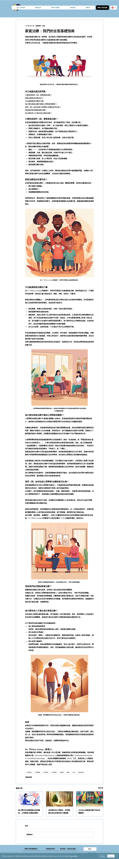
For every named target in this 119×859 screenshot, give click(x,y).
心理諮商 (45, 772)
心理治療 (29, 772)
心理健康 (37, 772)
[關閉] (117, 856)
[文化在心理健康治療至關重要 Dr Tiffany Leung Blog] (89, 798)
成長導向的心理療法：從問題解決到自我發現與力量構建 (59, 811)
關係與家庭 (28, 777)
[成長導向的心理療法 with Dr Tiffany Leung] (59, 798)
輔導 (68, 772)
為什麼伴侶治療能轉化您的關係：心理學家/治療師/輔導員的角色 (29, 811)
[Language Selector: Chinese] (113, 7)
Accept (111, 856)
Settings (102, 856)
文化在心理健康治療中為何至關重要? (89, 811)
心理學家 (54, 772)
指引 (74, 772)
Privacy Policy (73, 856)
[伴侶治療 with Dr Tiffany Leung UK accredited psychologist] (29, 798)
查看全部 (100, 788)
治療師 (62, 772)
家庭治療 (81, 772)
